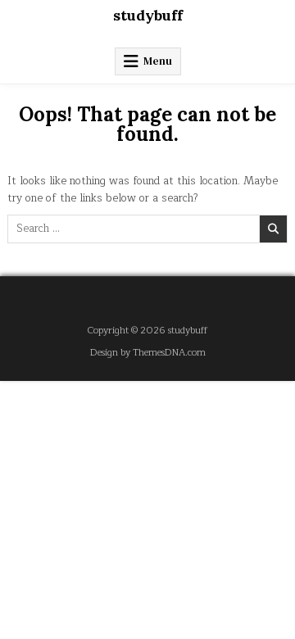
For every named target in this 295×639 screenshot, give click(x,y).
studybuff (148, 15)
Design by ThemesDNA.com (148, 352)
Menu (157, 61)
